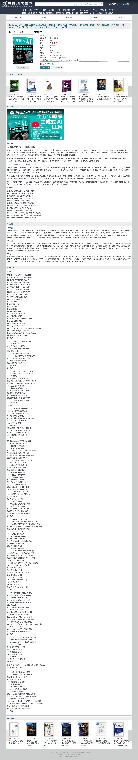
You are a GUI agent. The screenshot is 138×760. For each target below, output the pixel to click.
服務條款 (88, 752)
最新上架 (18, 17)
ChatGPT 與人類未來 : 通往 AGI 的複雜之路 (51, 743)
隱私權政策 (80, 752)
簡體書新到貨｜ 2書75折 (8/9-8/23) (67, 13)
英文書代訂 (99, 13)
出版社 (86, 10)
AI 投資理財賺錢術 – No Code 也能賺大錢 (103, 97)
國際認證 (66, 10)
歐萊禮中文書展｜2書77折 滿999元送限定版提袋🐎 (38, 13)
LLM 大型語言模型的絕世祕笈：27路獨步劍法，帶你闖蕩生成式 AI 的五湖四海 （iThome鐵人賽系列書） (34, 102)
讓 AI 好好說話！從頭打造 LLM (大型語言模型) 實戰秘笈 (121, 98)
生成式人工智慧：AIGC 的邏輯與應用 (103, 742)
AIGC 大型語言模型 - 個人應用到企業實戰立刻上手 (68, 743)
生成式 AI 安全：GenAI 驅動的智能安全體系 (34, 743)
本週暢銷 (69, 17)
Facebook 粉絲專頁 (53, 752)
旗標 (51, 35)
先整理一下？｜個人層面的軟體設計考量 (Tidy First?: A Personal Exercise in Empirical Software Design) (51, 102)
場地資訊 (112, 10)
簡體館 (51, 10)
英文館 (44, 10)
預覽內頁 (24, 67)
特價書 (119, 17)
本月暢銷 (94, 17)
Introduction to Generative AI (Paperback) (65, 60)
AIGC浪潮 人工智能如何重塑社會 (16, 742)
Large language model (58, 57)
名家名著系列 (84, 13)
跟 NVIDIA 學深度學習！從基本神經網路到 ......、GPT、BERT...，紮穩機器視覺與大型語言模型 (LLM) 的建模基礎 (16, 102)
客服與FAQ (64, 752)
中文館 (36, 10)
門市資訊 (103, 10)
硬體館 (58, 10)
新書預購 (43, 17)
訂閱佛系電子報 (109, 13)
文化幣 (92, 13)
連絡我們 (73, 752)
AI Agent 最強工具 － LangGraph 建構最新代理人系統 (86, 743)
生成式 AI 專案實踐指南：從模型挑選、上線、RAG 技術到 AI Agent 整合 (121, 744)
